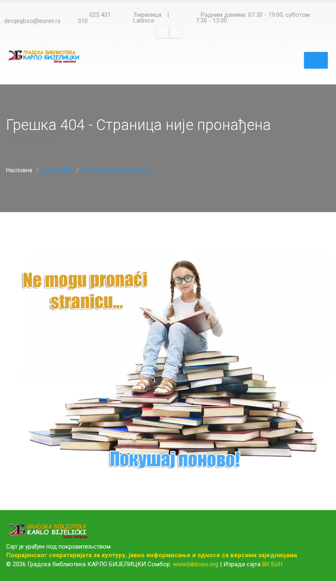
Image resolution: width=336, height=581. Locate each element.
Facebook (163, 31)
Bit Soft (272, 564)
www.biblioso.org (195, 564)
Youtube (175, 31)
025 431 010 (94, 18)
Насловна (19, 170)
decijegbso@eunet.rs (32, 21)
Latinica (143, 20)
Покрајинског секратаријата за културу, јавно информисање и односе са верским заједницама (151, 555)
